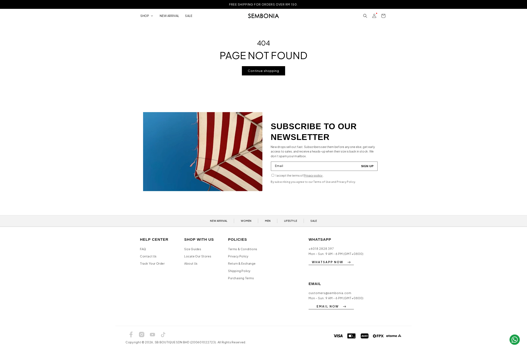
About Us (191, 263)
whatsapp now (327, 262)
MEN (268, 220)
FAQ (143, 249)
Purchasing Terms (241, 278)
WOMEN (246, 220)
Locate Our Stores (197, 256)
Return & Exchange (241, 263)
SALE (313, 220)
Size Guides (192, 249)
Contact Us (148, 256)
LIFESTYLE (290, 220)
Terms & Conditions (242, 249)
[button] (147, 15)
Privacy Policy (238, 256)
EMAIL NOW (328, 306)
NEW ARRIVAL (218, 220)
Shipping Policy (239, 271)
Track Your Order (152, 263)
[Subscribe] (367, 166)
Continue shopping (263, 71)
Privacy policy (313, 175)
